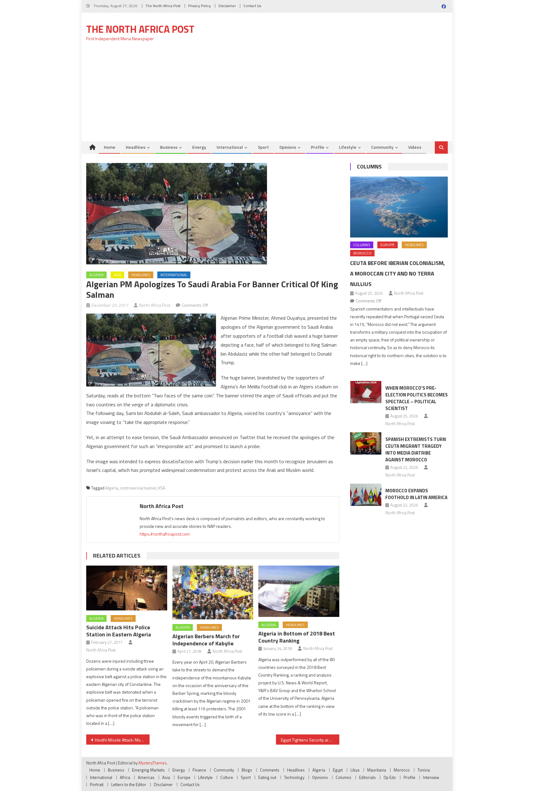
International (230, 147)
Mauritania (376, 770)
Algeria (96, 275)
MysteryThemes (152, 763)
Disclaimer (227, 6)
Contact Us (252, 6)
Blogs (247, 770)
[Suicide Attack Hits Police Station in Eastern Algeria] (126, 588)
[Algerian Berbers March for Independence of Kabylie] (212, 592)
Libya (354, 770)
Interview (431, 777)
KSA (161, 488)
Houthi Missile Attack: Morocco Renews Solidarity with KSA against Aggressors (122, 740)
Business (168, 147)
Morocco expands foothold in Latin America (416, 494)
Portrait (97, 784)
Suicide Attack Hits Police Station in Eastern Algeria (118, 631)
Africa (125, 777)
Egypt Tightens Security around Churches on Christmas (310, 740)
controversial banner (138, 488)
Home (109, 147)
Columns (369, 166)
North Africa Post (155, 305)
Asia (117, 275)
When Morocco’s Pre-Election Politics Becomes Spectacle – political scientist (416, 398)
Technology (294, 777)
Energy (199, 147)
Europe (387, 245)
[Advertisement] (267, 95)
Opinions (287, 147)
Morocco (362, 253)
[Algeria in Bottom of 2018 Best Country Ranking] (298, 591)
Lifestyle (347, 147)
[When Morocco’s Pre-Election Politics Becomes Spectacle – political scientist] (365, 392)
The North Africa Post (163, 6)
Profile (317, 147)
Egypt (338, 770)
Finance (199, 770)
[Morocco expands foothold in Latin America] (365, 495)
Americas (146, 777)
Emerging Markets (148, 770)
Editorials (367, 777)
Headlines (135, 147)
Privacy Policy (199, 6)
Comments (269, 770)
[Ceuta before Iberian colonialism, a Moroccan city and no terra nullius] (399, 207)
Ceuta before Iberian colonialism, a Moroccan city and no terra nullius (397, 273)
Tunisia (423, 770)
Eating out (267, 777)
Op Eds (390, 777)
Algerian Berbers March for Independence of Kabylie (206, 640)
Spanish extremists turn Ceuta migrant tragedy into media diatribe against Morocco (415, 449)
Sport (263, 147)
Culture (226, 777)
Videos (414, 147)
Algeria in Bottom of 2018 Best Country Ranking (296, 637)
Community (382, 147)
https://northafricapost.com (165, 534)
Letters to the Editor (128, 784)
